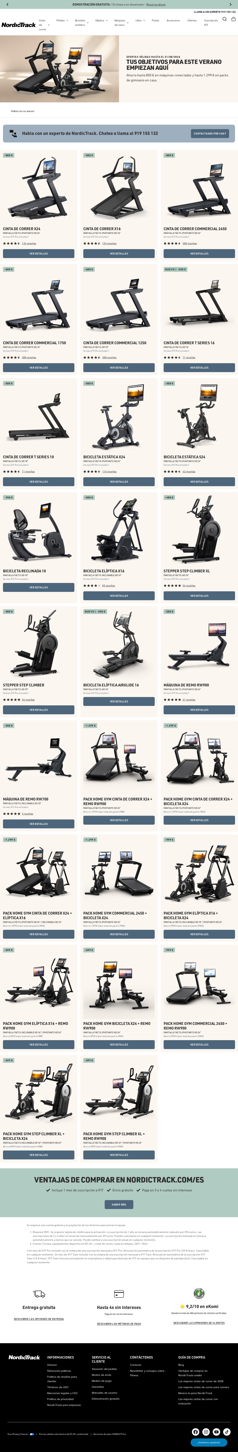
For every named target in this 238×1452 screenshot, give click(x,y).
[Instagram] (206, 1432)
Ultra (138, 20)
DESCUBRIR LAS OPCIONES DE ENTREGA (39, 1318)
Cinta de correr (42, 25)
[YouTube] (216, 1432)
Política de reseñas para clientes (62, 1379)
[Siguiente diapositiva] (230, 4)
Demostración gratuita (105, 1398)
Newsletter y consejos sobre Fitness (147, 1373)
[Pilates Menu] (67, 20)
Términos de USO (57, 1387)
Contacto (135, 1365)
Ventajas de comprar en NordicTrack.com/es (193, 1373)
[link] (18, 25)
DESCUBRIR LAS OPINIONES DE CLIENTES (199, 1322)
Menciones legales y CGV (62, 1393)
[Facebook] (195, 1432)
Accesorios (173, 20)
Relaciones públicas (59, 1370)
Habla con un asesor (22, 111)
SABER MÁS (119, 1204)
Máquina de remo (120, 23)
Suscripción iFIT (211, 23)
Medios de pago (102, 1381)
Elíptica (100, 20)
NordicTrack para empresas (64, 1405)
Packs (155, 20)
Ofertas (192, 20)
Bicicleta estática (80, 23)
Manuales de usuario (104, 1392)
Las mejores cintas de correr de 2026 (200, 1381)
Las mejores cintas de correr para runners (203, 1387)
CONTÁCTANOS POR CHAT (210, 133)
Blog (181, 1365)
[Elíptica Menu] (106, 20)
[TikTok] (227, 1432)
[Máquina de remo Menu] (127, 22)
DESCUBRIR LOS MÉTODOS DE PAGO (119, 1323)
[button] (224, 18)
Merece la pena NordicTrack (195, 1393)
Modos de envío (101, 1375)
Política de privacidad (60, 1399)
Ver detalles (39, 253)
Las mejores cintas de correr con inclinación (198, 1401)
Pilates (61, 20)
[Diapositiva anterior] (7, 4)
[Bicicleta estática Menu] (87, 22)
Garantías (98, 1386)
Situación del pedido (104, 1369)
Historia (52, 1365)
